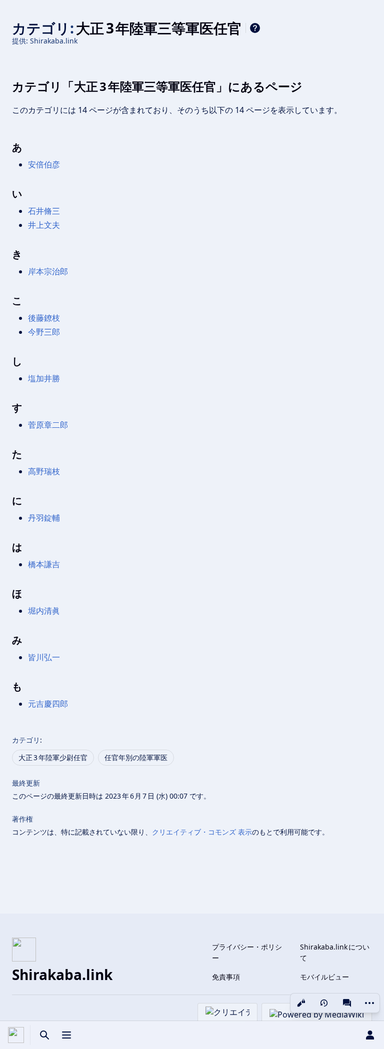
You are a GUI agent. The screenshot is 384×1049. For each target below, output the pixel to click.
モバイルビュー (324, 977)
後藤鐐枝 (44, 317)
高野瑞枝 (44, 471)
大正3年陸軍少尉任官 (53, 757)
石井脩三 (44, 210)
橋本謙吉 (44, 564)
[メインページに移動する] (16, 1035)
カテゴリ (26, 740)
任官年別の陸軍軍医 (136, 757)
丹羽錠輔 (44, 517)
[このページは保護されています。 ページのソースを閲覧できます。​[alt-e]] (301, 1003)
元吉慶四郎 (48, 703)
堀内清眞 (44, 610)
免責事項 (226, 977)
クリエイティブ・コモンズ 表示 (202, 832)
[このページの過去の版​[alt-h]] (324, 1003)
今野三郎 (44, 331)
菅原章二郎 (48, 424)
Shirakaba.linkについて (335, 952)
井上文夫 (44, 224)
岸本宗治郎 (48, 271)
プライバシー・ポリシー (247, 952)
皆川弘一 (44, 657)
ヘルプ (255, 28)
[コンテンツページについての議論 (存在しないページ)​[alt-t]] (347, 1003)
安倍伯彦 (44, 164)
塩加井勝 (44, 378)
